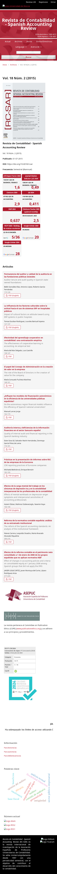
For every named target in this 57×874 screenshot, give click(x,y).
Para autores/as (10, 752)
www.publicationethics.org (28, 628)
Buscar (28, 57)
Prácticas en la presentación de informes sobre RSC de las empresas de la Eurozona (27, 462)
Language (20, 47)
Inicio (5, 64)
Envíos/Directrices (44, 41)
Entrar (53, 2)
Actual (7, 41)
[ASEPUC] (26, 602)
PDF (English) (13, 295)
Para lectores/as (10, 747)
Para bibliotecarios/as (12, 756)
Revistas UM (31, 2)
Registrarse (43, 2)
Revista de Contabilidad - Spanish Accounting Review (28, 24)
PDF (10, 356)
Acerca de (35, 47)
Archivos (18, 41)
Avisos (29, 41)
